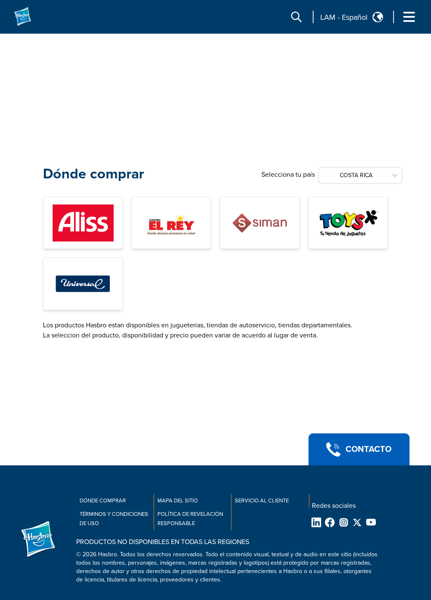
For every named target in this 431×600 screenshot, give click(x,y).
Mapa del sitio (177, 500)
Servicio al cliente (262, 500)
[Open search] (296, 17)
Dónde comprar (103, 500)
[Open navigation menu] (409, 16)
